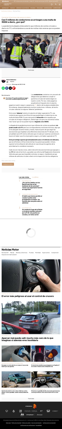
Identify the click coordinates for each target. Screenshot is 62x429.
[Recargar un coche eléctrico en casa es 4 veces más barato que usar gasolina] (16, 353)
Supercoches (48, 8)
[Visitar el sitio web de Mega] (34, 411)
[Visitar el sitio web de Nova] (27, 411)
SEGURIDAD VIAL (26, 181)
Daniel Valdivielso (11, 79)
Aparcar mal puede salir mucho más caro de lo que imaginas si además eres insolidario (27, 339)
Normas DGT (5, 8)
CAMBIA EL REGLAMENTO (37, 363)
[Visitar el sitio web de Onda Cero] (48, 411)
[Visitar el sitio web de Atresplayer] (31, 415)
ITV (35, 105)
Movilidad (40, 8)
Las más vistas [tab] (24, 177)
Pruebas (32, 8)
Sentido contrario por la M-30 (41, 1)
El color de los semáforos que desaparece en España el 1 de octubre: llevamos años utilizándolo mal (45, 365)
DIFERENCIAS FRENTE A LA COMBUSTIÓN (12, 363)
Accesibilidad (39, 425)
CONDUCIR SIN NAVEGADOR (30, 194)
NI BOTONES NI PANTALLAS (38, 389)
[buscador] (56, 4)
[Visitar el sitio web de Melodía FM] (22, 415)
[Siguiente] (59, 1)
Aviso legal (8, 422)
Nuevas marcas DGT (53, 1)
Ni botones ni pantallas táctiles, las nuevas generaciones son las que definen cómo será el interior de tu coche (45, 391)
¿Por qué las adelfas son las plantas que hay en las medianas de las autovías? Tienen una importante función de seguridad (32, 186)
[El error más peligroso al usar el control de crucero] (31, 275)
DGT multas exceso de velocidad (21, 1)
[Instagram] (7, 82)
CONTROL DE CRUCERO (8, 294)
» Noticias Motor (16, 11)
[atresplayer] (52, 4)
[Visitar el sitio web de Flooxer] (40, 415)
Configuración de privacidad (49, 422)
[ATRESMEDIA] (31, 406)
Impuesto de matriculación (9, 254)
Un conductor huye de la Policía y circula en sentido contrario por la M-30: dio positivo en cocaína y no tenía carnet (32, 212)
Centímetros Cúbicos (6, 11)
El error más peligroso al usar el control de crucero (28, 296)
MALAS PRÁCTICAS (6, 335)
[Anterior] (12, 1)
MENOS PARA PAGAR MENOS (9, 389)
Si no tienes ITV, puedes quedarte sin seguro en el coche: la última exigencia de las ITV (17, 98)
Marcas (12, 8)
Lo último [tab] (35, 177)
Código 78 (31, 1)
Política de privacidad (16, 422)
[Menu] (60, 4)
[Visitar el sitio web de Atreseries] (41, 411)
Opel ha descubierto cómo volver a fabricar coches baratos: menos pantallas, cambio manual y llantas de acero (15, 392)
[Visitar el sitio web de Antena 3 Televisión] (7, 411)
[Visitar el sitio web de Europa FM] (55, 411)
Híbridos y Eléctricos (22, 8)
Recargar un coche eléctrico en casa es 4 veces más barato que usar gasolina (15, 365)
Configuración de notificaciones (27, 425)
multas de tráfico (8, 164)
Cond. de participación (36, 422)
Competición (56, 8)
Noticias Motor (10, 249)
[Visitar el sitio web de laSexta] (13, 411)
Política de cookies (26, 422)
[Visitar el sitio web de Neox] (20, 411)
